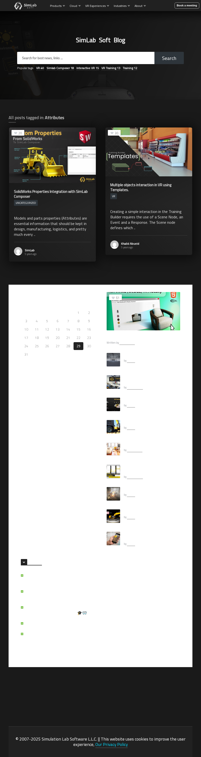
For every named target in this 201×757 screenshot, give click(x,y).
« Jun (24, 361)
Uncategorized (26, 203)
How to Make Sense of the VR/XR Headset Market (54, 578)
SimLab (30, 250)
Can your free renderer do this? (145, 444)
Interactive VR (87, 68)
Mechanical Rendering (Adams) (145, 422)
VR (40, 68)
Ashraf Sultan (127, 343)
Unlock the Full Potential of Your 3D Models (55, 594)
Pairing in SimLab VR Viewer (143, 399)
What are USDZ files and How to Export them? (151, 536)
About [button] (138, 5)
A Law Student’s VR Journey (49, 623)
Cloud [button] (73, 5)
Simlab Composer (60, 68)
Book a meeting (187, 5)
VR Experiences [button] (95, 5)
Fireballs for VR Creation (141, 489)
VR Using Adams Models (141, 511)
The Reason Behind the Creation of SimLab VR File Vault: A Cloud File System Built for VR (60, 639)
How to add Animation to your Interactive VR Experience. (145, 469)
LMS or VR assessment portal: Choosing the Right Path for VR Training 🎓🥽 (59, 610)
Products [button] (56, 5)
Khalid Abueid (130, 243)
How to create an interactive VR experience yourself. (146, 379)
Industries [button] (120, 5)
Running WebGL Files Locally (130, 337)
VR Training (110, 68)
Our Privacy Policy (111, 744)
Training (130, 68)
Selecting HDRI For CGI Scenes (145, 355)
